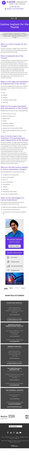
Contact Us (16, 438)
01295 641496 (14, 404)
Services (25, 34)
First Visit (14, 257)
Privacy (12, 437)
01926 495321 (12, 320)
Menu (12, 18)
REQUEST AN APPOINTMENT (15, 8)
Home (2, 437)
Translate (19, 429)
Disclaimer (7, 437)
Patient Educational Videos (14, 283)
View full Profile (14, 246)
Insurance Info (15, 270)
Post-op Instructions (17, 266)
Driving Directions (14, 314)
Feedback (22, 437)
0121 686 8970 (15, 6)
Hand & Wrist (7, 36)
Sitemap (17, 437)
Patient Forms (15, 261)
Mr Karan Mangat (14, 240)
